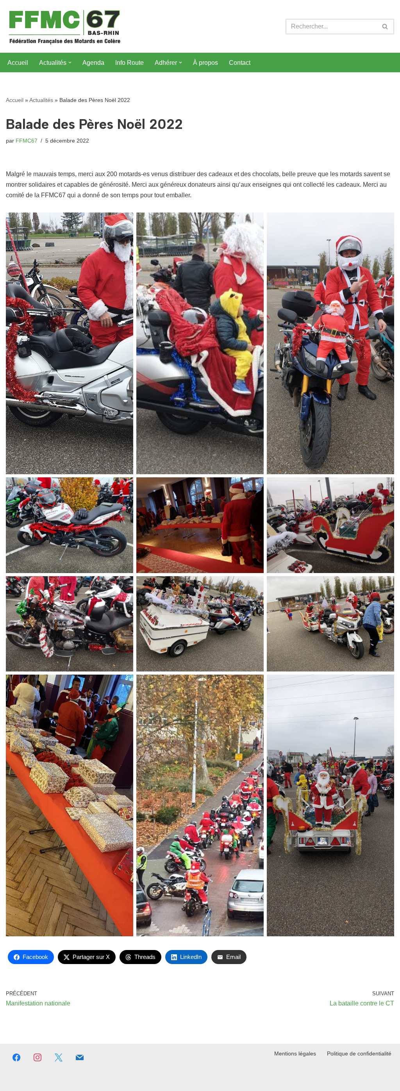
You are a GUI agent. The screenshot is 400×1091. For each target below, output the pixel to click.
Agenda (93, 62)
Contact (239, 62)
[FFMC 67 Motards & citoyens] (64, 26)
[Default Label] (79, 1057)
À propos (205, 62)
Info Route (129, 62)
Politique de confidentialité (359, 1053)
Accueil (17, 62)
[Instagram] (37, 1057)
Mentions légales (295, 1053)
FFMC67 (27, 140)
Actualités (41, 100)
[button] (69, 62)
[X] (58, 1057)
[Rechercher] (385, 26)
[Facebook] (16, 1057)
